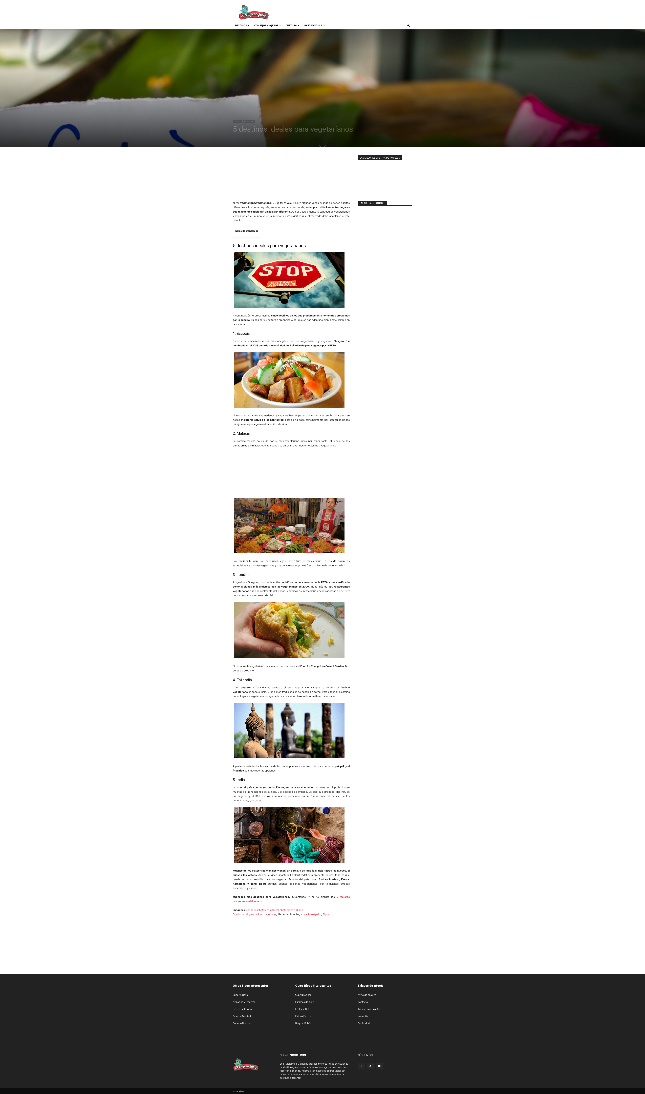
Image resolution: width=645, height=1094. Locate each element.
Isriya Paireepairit (310, 914)
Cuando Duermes (242, 1023)
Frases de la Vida (242, 1009)
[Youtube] (379, 1066)
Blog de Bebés (303, 1023)
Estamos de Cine (304, 1002)
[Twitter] (370, 1066)
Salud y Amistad (242, 1016)
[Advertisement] (351, 12)
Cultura (291, 25)
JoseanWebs (364, 1016)
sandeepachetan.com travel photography (270, 910)
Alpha (326, 914)
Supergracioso (303, 994)
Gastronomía (313, 25)
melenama (270, 914)
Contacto (363, 1002)
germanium (256, 914)
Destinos (241, 25)
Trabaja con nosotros (369, 1009)
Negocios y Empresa (244, 1002)
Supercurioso (240, 994)
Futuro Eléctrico (304, 1016)
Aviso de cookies (367, 994)
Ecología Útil (302, 1009)
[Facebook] (361, 1066)
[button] (408, 25)
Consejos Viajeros (266, 25)
